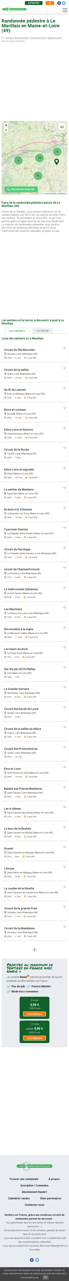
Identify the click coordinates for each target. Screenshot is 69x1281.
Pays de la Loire (38, 38)
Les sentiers (17, 330)
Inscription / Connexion (34, 1185)
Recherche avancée (22, 189)
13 (39, 157)
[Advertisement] (34, 82)
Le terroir (43, 330)
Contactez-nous (34, 1204)
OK (45, 1277)
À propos (33, 3)
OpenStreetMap (50, 193)
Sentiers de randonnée (17, 38)
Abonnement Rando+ (34, 1191)
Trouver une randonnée (23, 1179)
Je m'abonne (34, 1014)
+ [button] (6, 125)
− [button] (6, 130)
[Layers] (61, 126)
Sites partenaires (50, 1198)
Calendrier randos (19, 1198)
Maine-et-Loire (54, 38)
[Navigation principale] (65, 10)
